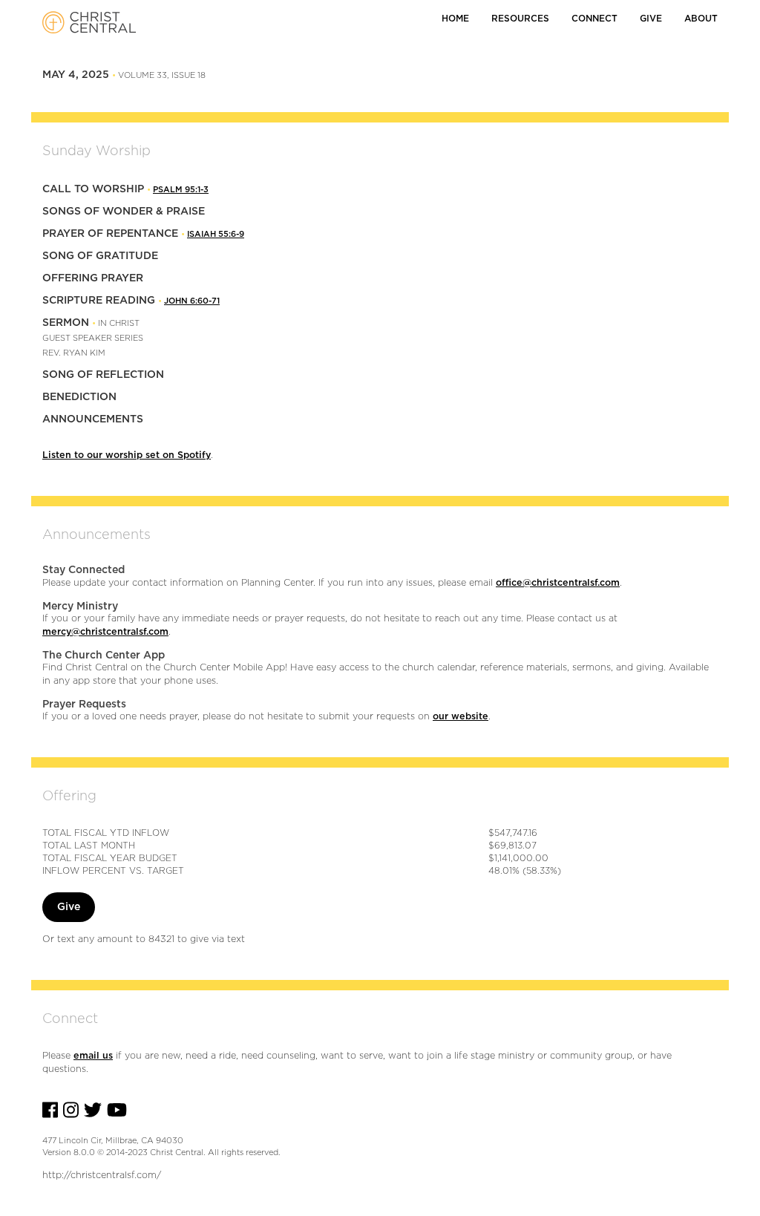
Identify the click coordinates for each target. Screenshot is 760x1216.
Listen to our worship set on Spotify (126, 455)
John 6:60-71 (192, 301)
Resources (520, 18)
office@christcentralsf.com (558, 583)
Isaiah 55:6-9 (215, 234)
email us (93, 1056)
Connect (594, 18)
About (701, 18)
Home (455, 18)
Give (651, 18)
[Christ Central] (85, 22)
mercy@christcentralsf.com (105, 632)
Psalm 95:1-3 (181, 190)
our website (460, 717)
